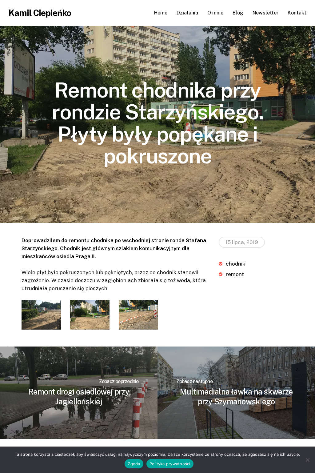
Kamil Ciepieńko (40, 13)
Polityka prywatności (170, 463)
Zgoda (134, 463)
